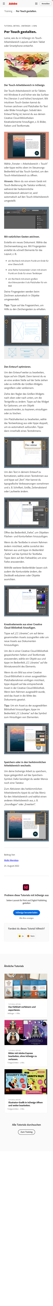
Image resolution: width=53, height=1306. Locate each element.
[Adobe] (13, 3)
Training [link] (8, 11)
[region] (25, 996)
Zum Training (27, 1132)
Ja (23, 936)
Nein (32, 936)
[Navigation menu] (4, 3)
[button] (36, 4)
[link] (8, 11)
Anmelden (46, 3)
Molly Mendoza (11, 860)
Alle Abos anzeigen (26, 918)
